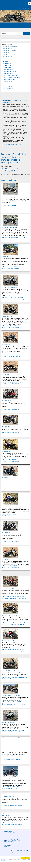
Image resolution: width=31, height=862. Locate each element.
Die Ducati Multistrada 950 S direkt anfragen (12, 651)
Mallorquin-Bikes (15, 4)
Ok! (25, 857)
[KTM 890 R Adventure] (3, 813)
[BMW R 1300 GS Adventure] (10, 220)
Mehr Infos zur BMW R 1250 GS (9, 355)
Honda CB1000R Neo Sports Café (11, 77)
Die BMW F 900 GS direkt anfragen (10, 461)
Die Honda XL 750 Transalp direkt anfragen (12, 732)
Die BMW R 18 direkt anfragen (9, 205)
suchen (26, 33)
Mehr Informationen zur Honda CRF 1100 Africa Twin (14, 677)
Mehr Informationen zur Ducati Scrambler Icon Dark (14, 623)
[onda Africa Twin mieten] (10, 663)
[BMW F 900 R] (10, 471)
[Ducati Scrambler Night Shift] (10, 608)
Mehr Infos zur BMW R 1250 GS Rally (11, 325)
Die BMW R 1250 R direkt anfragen (10, 383)
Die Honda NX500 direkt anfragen (10, 788)
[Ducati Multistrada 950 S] (10, 634)
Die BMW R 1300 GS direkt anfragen (10, 268)
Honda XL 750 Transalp (9, 79)
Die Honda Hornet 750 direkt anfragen (11, 759)
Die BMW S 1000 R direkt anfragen (10, 434)
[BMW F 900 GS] (10, 444)
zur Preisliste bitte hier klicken (10, 40)
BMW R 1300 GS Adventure (10, 46)
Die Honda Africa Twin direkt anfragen (11, 679)
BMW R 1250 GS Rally (9, 52)
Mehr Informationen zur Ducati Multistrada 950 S (13, 649)
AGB (12, 852)
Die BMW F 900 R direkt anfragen (10, 482)
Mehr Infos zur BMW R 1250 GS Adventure (12, 297)
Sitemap (19, 852)
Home (12, 850)
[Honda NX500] (10, 771)
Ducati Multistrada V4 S (9, 69)
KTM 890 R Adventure (8, 89)
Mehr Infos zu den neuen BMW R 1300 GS (12, 266)
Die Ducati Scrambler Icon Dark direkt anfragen (13, 624)
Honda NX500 (6, 85)
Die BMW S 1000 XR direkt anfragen (10, 409)
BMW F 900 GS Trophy (9, 60)
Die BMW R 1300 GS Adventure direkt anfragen (13, 239)
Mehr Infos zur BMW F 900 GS (9, 460)
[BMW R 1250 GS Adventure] (10, 280)
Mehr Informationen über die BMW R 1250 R (12, 382)
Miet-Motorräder (20, 30)
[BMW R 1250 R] (10, 367)
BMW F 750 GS (7, 66)
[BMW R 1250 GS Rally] (10, 309)
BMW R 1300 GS (7, 48)
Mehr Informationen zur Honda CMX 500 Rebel (13, 804)
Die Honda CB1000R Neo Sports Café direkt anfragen (14, 705)
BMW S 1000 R (7, 67)
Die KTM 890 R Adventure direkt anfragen (12, 824)
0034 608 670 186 (7, 844)
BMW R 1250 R (7, 58)
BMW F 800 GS (7, 62)
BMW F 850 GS (7, 64)
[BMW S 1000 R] (10, 420)
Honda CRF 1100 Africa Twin (10, 75)
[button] (29, 3)
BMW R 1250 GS (7, 56)
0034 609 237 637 (24, 8)
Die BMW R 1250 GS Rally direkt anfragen (12, 327)
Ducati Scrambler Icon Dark (10, 71)
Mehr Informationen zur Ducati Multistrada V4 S (13, 596)
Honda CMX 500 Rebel (9, 83)
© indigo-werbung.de (8, 837)
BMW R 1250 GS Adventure (10, 50)
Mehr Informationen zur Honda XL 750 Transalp (13, 730)
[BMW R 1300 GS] (10, 249)
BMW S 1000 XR (6, 400)
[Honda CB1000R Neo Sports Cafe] (10, 689)
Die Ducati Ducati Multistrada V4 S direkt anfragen (14, 598)
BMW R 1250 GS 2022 (9, 54)
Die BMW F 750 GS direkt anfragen (10, 567)
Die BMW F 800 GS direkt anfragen (10, 515)
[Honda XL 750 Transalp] (10, 715)
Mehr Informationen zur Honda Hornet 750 (12, 758)
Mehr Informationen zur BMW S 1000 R (11, 432)
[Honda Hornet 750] (11, 743)
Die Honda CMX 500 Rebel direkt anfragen (12, 805)
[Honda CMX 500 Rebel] (3, 794)
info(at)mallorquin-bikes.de (17, 840)
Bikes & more (14, 30)
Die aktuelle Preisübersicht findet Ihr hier (11, 144)
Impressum (19, 850)
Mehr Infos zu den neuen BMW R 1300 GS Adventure (14, 237)
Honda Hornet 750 (7, 81)
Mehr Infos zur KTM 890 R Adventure (11, 823)
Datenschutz (26, 850)
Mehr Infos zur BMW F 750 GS (9, 565)
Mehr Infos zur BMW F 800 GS (9, 514)
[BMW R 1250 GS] (10, 337)
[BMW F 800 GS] (10, 499)
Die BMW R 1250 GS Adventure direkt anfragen (13, 299)
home (10, 30)
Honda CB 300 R (7, 87)
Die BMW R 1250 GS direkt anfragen (11, 356)
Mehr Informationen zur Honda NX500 (11, 786)
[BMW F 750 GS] (10, 552)
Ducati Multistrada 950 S (9, 73)
